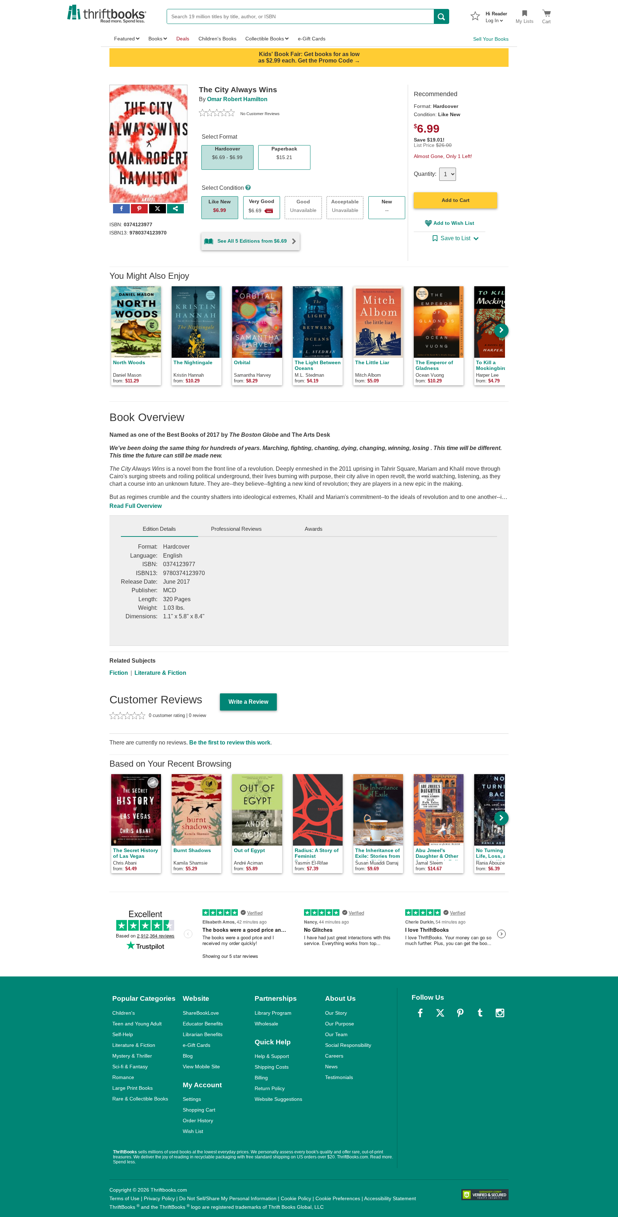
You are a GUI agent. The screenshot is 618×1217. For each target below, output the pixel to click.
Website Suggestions (278, 1099)
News (331, 1066)
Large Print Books (132, 1088)
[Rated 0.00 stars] (217, 113)
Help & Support (272, 1056)
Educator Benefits (203, 1023)
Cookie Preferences (337, 1198)
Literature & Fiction (160, 673)
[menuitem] (496, 15)
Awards (314, 529)
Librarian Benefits (202, 1034)
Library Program (273, 1013)
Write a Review (248, 702)
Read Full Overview (135, 506)
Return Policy (270, 1088)
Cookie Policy (296, 1198)
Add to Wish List (453, 223)
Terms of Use (124, 1198)
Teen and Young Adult (137, 1023)
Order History (198, 1120)
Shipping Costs (272, 1067)
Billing (261, 1077)
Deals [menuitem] (182, 38)
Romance (123, 1077)
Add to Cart (456, 200)
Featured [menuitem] (124, 38)
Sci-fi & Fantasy (130, 1066)
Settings (192, 1099)
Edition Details (159, 529)
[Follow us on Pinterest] (460, 1012)
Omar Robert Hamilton (237, 99)
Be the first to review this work (229, 742)
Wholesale (266, 1023)
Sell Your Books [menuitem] (491, 39)
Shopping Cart (199, 1110)
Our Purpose (339, 1023)
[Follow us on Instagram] (500, 1012)
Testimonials (339, 1077)
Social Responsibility (348, 1045)
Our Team (336, 1034)
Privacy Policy (159, 1198)
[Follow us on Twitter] (440, 1012)
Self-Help (122, 1034)
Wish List (193, 1131)
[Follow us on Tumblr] (480, 1012)
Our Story (336, 1013)
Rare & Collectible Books (140, 1099)
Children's (123, 1013)
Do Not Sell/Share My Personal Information (227, 1198)
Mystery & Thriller (132, 1056)
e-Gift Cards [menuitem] (311, 38)
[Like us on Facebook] (420, 1012)
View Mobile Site (201, 1066)
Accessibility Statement (390, 1198)
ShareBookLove (201, 1013)
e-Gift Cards (196, 1045)
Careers (334, 1056)
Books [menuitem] (155, 38)
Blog (188, 1056)
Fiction (118, 673)
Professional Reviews (236, 529)
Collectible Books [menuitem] (264, 38)
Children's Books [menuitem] (217, 38)
